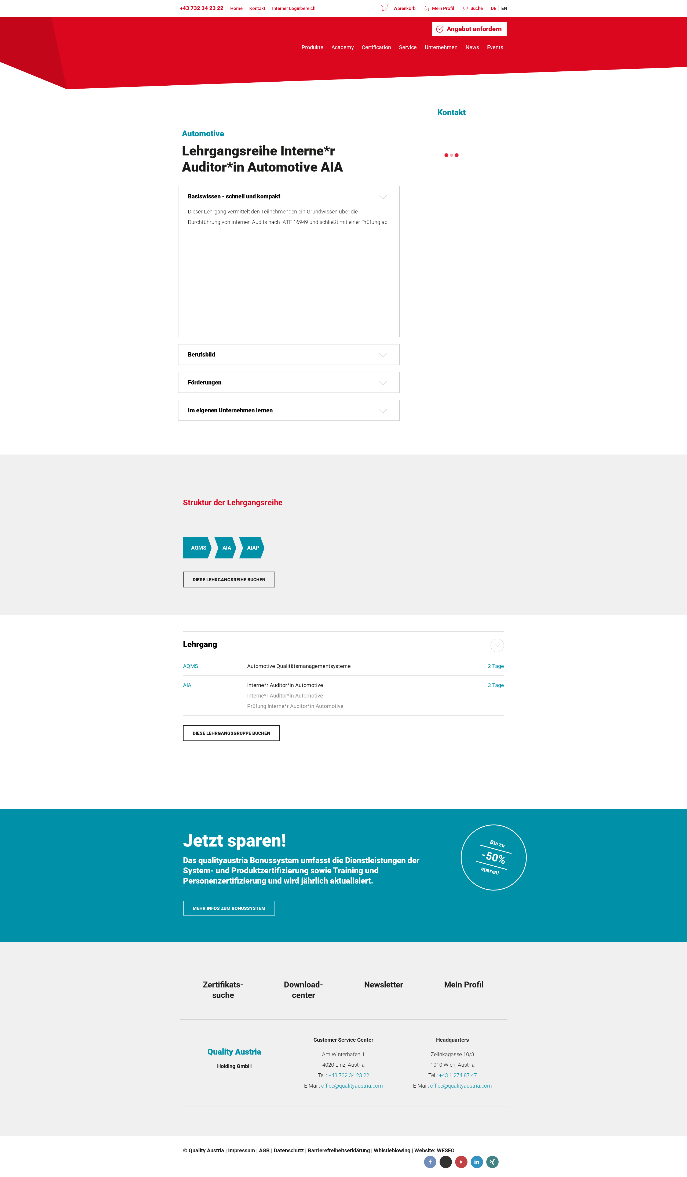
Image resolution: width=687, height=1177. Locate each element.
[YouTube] (461, 1162)
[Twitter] (446, 1162)
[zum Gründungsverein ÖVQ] (468, 1122)
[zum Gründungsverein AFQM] (225, 1122)
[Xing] (492, 1162)
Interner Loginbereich (293, 8)
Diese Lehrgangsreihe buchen (229, 579)
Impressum (241, 1150)
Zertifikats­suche (223, 990)
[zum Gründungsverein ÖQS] (387, 1122)
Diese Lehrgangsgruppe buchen (231, 733)
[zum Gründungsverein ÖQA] (306, 1122)
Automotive (203, 133)
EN (504, 8)
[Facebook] (430, 1162)
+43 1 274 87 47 (458, 1075)
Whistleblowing (392, 1150)
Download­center (303, 990)
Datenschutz (289, 1150)
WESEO (446, 1150)
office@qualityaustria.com (352, 1085)
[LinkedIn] (477, 1162)
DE (493, 8)
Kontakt (257, 8)
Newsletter (383, 984)
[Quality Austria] (225, 38)
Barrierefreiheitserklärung (339, 1150)
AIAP (253, 547)
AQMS (198, 547)
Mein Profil (442, 8)
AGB (264, 1150)
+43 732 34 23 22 (202, 8)
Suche (476, 8)
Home (236, 8)
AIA (226, 547)
